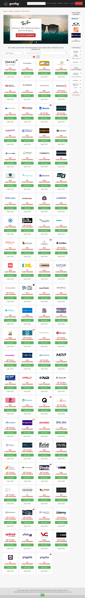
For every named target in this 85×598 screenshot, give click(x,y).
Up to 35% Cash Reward (44, 361)
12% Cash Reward (27, 136)
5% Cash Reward (10, 91)
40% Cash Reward (10, 226)
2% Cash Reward (44, 383)
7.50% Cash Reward (44, 540)
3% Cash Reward (61, 271)
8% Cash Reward (27, 181)
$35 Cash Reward (27, 428)
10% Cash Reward (44, 69)
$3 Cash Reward (61, 158)
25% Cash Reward (61, 136)
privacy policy (67, 592)
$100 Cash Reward (10, 338)
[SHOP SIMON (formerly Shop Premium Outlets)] (76, 41)
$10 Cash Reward (10, 316)
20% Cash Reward (10, 69)
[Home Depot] (76, 29)
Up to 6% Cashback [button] (25, 35)
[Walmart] (76, 18)
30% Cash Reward (10, 181)
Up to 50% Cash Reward (61, 248)
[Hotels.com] (76, 35)
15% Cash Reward (10, 114)
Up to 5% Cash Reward (61, 91)
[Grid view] (34, 56)
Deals (66, 3)
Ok (42, 595)
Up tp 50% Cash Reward (10, 495)
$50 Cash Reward (10, 406)
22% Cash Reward (61, 69)
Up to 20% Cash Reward (27, 450)
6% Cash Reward (44, 428)
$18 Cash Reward (10, 271)
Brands (60, 3)
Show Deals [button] (10, 73)
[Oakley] (76, 24)
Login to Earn (10, 77)
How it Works (51, 3)
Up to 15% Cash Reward (44, 114)
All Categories (76, 95)
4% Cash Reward (44, 226)
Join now (79, 3)
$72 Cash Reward (61, 293)
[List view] (38, 56)
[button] (8, 29)
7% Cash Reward (27, 271)
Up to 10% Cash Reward (10, 473)
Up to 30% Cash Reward (27, 338)
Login (72, 3)
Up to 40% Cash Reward (10, 518)
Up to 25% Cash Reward (61, 383)
